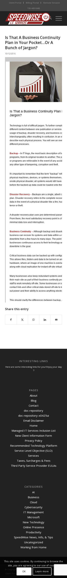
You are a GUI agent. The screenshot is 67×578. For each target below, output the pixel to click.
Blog (33, 400)
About (33, 395)
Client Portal (15, 2)
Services (33, 455)
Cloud (33, 502)
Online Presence (33, 527)
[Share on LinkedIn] (44, 319)
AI (33, 492)
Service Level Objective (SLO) (33, 450)
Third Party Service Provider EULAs (33, 465)
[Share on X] (22, 319)
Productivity (33, 532)
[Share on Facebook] (11, 319)
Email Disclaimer (33, 420)
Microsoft (33, 517)
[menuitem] (15, 3)
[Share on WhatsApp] (33, 319)
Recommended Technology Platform (33, 445)
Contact (34, 405)
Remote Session (51, 2)
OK (24, 571)
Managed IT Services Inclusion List (34, 430)
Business (33, 497)
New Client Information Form (33, 435)
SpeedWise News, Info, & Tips (33, 537)
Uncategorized (33, 542)
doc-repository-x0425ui (33, 415)
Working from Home (33, 547)
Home (34, 425)
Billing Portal (32, 2)
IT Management (33, 512)
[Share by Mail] (56, 319)
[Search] (48, 18)
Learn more (42, 571)
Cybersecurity (33, 507)
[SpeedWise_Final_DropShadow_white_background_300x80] (28, 18)
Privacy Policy (33, 440)
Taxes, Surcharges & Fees (33, 460)
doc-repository (33, 410)
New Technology (33, 522)
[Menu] (57, 18)
